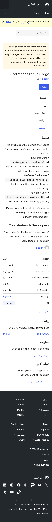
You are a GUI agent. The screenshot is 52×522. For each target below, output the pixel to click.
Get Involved (18, 424)
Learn (46, 424)
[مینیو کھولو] (4, 4)
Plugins (21, 409)
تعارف (46, 399)
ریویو (43, 105)
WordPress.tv (40, 439)
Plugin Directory (41, 13)
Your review (43, 333)
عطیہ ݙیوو (19, 434)
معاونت (42, 127)
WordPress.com (39, 449)
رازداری (45, 414)
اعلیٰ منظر (44, 311)
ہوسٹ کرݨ (44, 409)
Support (45, 429)
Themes (20, 404)
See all (6, 333)
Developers (43, 434)
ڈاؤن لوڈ (43, 86)
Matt (45, 454)
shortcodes (9, 303)
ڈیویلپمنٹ (41, 120)
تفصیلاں (42, 97)
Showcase (19, 399)
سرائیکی (38, 477)
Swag (20, 439)
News (46, 404)
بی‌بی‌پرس (43, 459)
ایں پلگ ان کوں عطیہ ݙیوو (38, 381)
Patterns (20, 414)
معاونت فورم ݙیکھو (41, 355)
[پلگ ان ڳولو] (18, 33)
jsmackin (44, 78)
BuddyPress (41, 464)
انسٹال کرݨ (40, 112)
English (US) (8, 296)
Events (21, 429)
